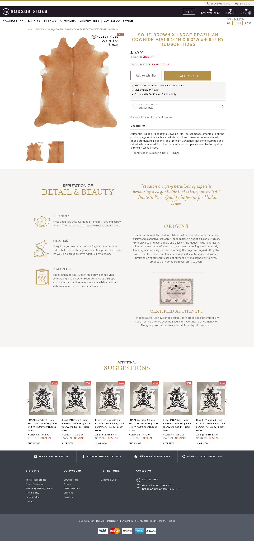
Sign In (189, 11)
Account (230, 13)
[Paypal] (151, 531)
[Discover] (127, 531)
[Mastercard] (115, 531)
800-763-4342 (150, 479)
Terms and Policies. (166, 521)
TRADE (237, 23)
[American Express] (139, 531)
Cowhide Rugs (146, 108)
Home (29, 29)
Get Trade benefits (163, 117)
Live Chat (245, 3)
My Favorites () (210, 13)
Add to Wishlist (146, 75)
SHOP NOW (34, 443)
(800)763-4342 (220, 3)
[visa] (103, 531)
